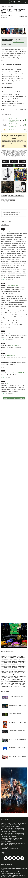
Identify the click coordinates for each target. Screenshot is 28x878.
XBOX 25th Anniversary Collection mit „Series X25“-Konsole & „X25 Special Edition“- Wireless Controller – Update (13, 673)
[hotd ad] (7, 181)
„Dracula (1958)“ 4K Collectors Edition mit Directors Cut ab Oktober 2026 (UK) (13, 680)
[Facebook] (6, 858)
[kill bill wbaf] (7, 169)
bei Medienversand (19, 42)
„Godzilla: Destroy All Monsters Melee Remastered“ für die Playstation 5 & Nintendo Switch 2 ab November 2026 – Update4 (13, 663)
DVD (6, 200)
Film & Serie (7, 6)
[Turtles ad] (14, 623)
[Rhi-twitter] (10, 858)
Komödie (21, 197)
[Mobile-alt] (14, 858)
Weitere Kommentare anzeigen (14, 398)
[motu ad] (14, 768)
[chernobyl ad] (20, 169)
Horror (18, 197)
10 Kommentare (22, 16)
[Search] (25, 2)
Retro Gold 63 (4, 195)
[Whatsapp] (22, 858)
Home (2, 6)
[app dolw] (20, 181)
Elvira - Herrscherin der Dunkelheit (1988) (16, 195)
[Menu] (2, 2)
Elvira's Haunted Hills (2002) (7, 197)
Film (8, 200)
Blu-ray (11, 6)
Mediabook (12, 200)
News (14, 197)
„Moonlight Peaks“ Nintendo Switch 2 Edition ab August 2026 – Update (13, 677)
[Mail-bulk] (18, 858)
